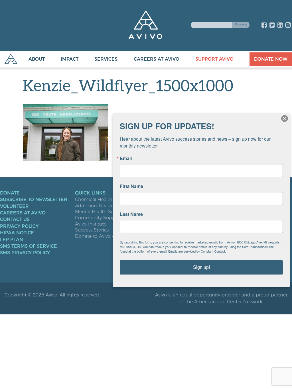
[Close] (284, 118)
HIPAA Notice (17, 233)
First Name (131, 186)
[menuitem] (31, 59)
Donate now (270, 59)
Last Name (131, 214)
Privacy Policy (19, 226)
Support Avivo (214, 59)
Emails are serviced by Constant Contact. (197, 251)
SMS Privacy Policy (25, 252)
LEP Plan (11, 239)
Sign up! (201, 267)
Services (105, 59)
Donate (10, 193)
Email (126, 158)
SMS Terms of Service (28, 246)
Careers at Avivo (156, 59)
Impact (69, 59)
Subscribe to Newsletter (33, 199)
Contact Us (15, 219)
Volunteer (14, 206)
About (37, 59)
